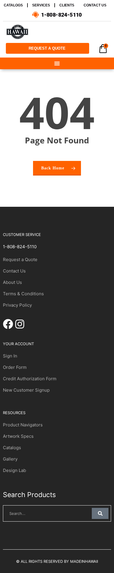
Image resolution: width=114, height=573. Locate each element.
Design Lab (14, 470)
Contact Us (14, 271)
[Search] (100, 513)
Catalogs (12, 447)
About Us (12, 282)
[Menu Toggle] (57, 63)
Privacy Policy (17, 305)
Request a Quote (20, 259)
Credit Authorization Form (29, 378)
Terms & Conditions (23, 293)
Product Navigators (23, 425)
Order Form (15, 367)
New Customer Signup (26, 390)
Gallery (10, 459)
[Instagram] (20, 324)
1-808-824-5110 (20, 246)
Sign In (10, 356)
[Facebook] (8, 324)
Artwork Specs (18, 436)
